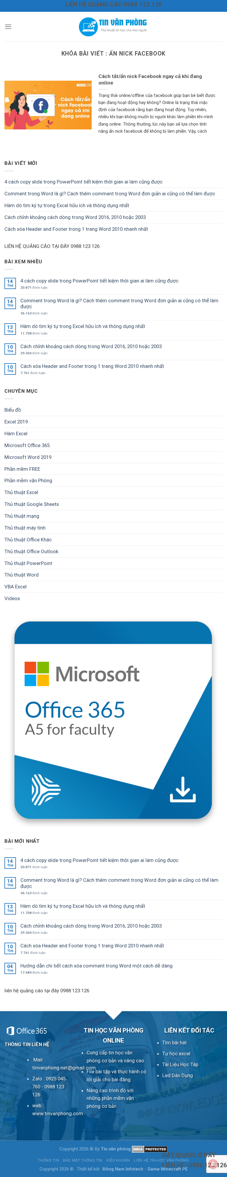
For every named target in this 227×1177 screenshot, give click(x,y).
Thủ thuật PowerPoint (28, 563)
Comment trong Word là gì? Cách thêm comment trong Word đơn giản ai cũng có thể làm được (109, 194)
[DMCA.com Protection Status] (150, 1149)
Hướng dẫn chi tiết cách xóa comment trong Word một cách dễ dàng (96, 966)
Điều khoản (118, 1160)
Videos (12, 598)
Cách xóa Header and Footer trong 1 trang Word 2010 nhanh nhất (76, 229)
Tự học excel (176, 1053)
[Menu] (8, 26)
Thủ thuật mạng (21, 516)
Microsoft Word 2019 (27, 457)
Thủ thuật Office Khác (28, 540)
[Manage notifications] (213, 1164)
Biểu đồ (12, 410)
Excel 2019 (16, 422)
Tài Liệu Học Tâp (180, 1064)
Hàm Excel (15, 433)
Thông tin (48, 1160)
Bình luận (34, 287)
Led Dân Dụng (177, 1075)
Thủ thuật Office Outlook (31, 551)
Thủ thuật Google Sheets (31, 504)
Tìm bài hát (174, 1042)
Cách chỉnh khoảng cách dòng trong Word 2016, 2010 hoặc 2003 (75, 217)
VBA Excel (15, 587)
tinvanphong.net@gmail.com (64, 1068)
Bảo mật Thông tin (82, 1160)
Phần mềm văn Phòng (28, 480)
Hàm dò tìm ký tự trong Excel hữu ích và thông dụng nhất (66, 205)
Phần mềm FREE (22, 469)
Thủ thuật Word (21, 575)
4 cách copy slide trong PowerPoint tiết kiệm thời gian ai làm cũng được (83, 182)
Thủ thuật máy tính (25, 528)
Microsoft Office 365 (27, 445)
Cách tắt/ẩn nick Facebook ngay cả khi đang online (150, 79)
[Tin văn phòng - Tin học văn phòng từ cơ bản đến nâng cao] (113, 26)
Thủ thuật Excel (21, 492)
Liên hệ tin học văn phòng (161, 1160)
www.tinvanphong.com (57, 1113)
